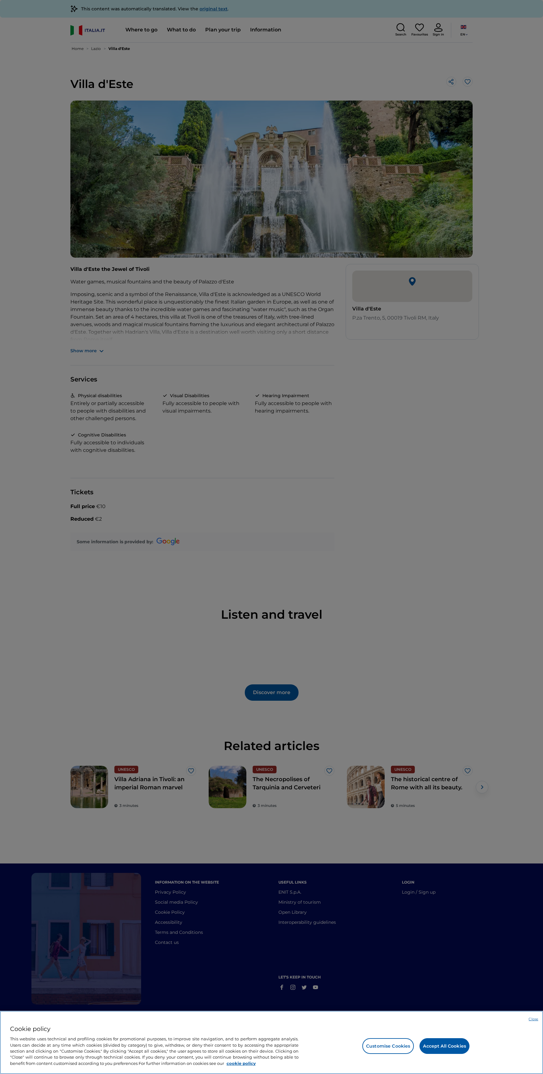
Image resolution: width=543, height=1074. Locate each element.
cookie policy (241, 1063)
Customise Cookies (388, 1046)
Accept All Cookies (444, 1046)
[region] (271, 1042)
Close (533, 1019)
